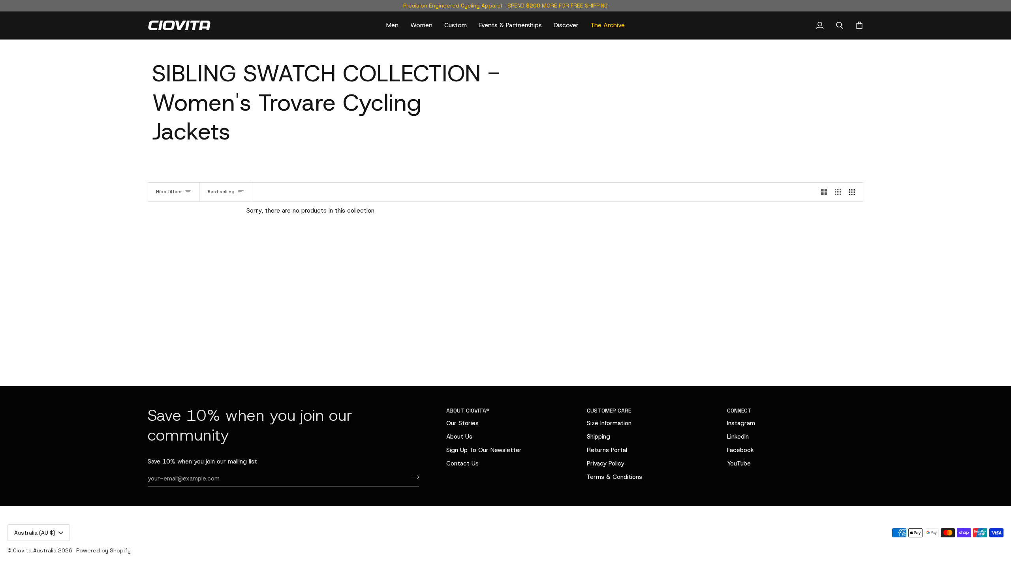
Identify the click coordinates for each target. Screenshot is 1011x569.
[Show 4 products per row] (854, 192)
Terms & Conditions (614, 477)
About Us (459, 436)
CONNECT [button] (739, 410)
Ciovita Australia (34, 550)
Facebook (740, 450)
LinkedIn (738, 436)
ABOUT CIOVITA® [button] (467, 410)
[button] (392, 25)
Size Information (609, 423)
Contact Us (462, 463)
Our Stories (462, 423)
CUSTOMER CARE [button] (609, 410)
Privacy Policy (605, 463)
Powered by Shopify (103, 550)
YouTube (739, 463)
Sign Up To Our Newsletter (484, 450)
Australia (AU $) (34, 532)
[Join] (412, 477)
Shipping (598, 436)
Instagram (741, 423)
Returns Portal (607, 450)
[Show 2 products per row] (824, 192)
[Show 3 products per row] (838, 192)
